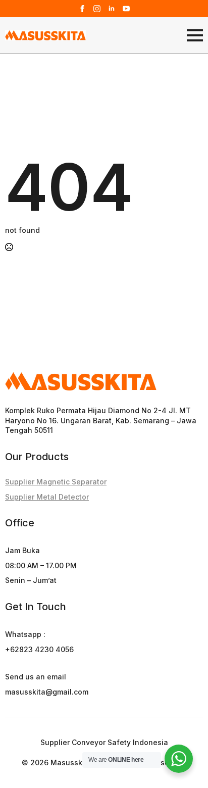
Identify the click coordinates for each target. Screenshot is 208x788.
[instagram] (96, 8)
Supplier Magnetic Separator (56, 481)
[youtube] (126, 8)
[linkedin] (111, 8)
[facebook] (82, 8)
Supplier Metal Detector (47, 496)
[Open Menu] (195, 35)
